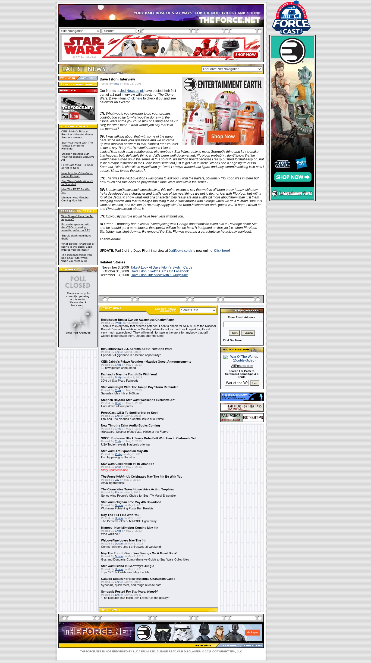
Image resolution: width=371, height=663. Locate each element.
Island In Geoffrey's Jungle (127, 566)
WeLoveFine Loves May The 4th (123, 540)
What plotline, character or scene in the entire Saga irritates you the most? (77, 246)
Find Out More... (233, 340)
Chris (118, 364)
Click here (134, 98)
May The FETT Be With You (120, 514)
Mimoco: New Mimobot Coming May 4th (75, 199)
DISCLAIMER (192, 651)
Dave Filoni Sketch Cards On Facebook (160, 271)
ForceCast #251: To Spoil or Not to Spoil (77, 166)
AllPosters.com (242, 366)
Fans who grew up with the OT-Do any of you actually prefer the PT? (75, 227)
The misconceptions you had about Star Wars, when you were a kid (76, 257)
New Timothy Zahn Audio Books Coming (77, 175)
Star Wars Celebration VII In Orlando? (127, 463)
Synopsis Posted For (129, 591)
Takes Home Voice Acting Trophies (137, 489)
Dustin (119, 505)
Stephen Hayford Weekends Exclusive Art (77, 156)
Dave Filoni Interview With (159, 275)
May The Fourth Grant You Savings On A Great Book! (139, 553)
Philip (118, 322)
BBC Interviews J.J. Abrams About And (136, 348)
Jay (117, 479)
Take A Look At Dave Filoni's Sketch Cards (161, 267)
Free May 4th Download (131, 502)
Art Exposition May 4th (124, 451)
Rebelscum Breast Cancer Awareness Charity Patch (138, 319)
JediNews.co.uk (132, 91)
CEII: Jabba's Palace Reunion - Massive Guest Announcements (77, 134)
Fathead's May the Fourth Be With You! (129, 374)
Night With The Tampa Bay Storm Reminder (77, 145)
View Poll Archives (78, 332)
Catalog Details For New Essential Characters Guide (138, 578)
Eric (117, 351)
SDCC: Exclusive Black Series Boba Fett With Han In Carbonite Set (148, 438)
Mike (116, 83)
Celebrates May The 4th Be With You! (142, 476)
